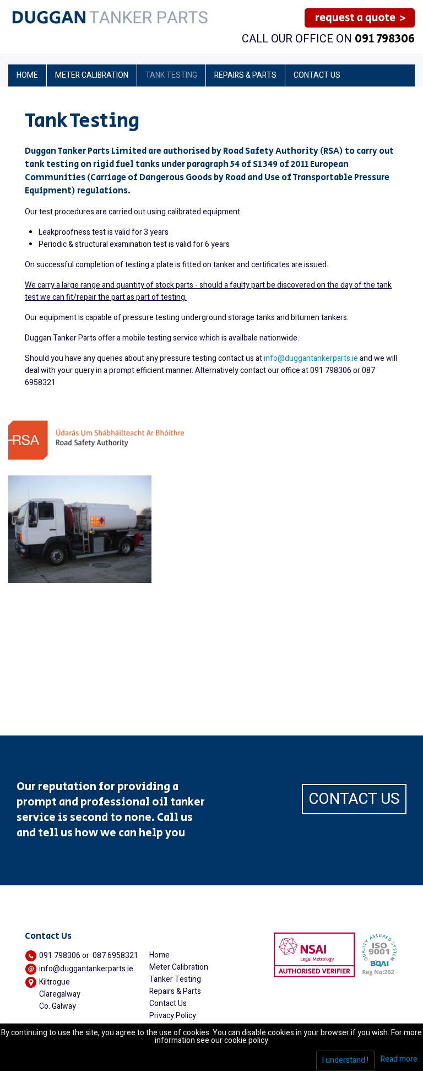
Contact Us (168, 1003)
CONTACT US (354, 799)
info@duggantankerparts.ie (311, 358)
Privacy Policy (172, 1015)
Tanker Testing (175, 979)
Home (159, 955)
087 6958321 (115, 955)
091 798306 (385, 39)
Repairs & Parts (175, 991)
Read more (399, 1059)
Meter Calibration (178, 967)
